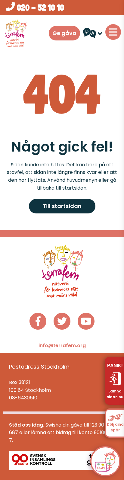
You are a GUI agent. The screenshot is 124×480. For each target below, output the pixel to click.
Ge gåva (64, 33)
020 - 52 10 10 (39, 8)
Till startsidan (62, 206)
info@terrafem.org (62, 345)
